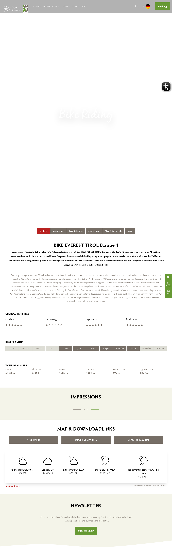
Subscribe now (86, 530)
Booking (162, 6)
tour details (33, 439)
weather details (12, 486)
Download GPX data (86, 439)
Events (84, 6)
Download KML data (138, 439)
